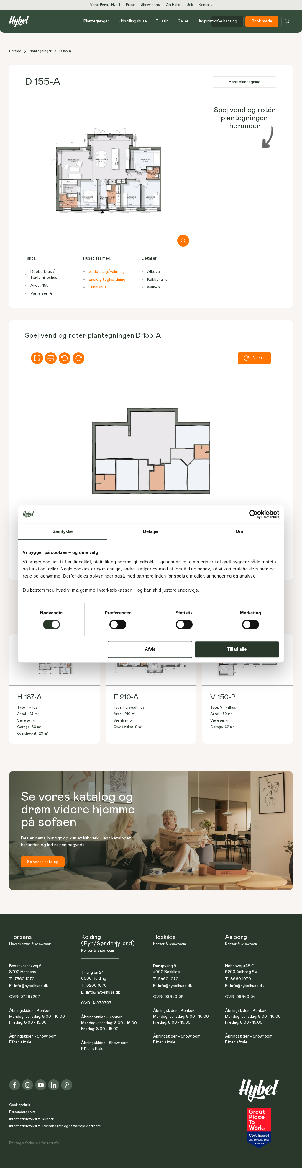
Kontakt (205, 4)
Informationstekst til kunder (31, 1119)
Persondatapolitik (23, 1112)
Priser (130, 4)
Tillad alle (237, 649)
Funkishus (97, 287)
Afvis (150, 649)
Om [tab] (239, 531)
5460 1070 (168, 979)
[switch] (117, 624)
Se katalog (227, 21)
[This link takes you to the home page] (259, 1093)
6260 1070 (96, 985)
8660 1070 (240, 979)
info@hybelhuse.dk (31, 986)
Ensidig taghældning (107, 280)
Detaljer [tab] (151, 531)
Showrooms (150, 4)
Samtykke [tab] (62, 531)
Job (190, 4)
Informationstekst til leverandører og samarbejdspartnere (55, 1126)
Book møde (262, 21)
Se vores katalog (42, 862)
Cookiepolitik (19, 1105)
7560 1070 (24, 979)
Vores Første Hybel (105, 4)
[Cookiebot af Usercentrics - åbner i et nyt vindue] (253, 514)
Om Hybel (173, 4)
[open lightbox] (110, 171)
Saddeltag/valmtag (107, 272)
